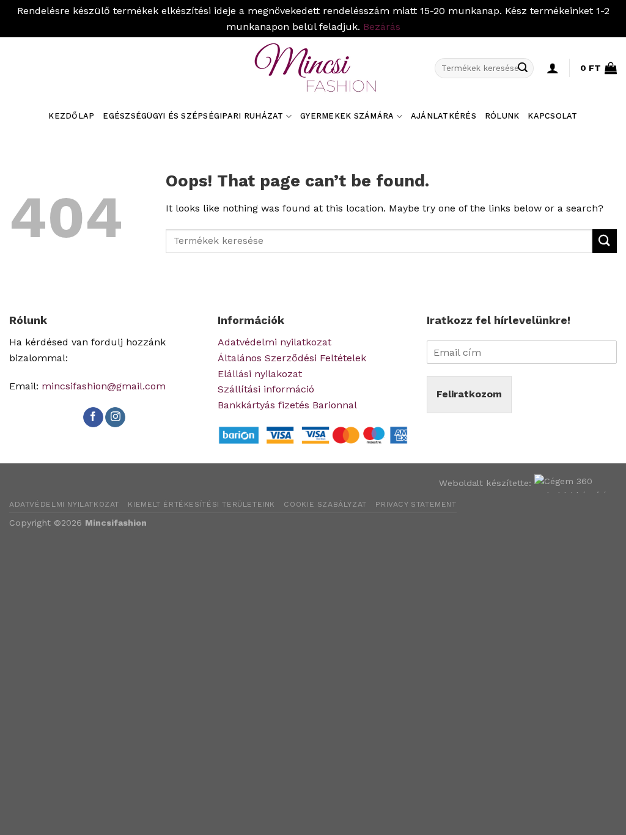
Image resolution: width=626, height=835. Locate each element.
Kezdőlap (71, 115)
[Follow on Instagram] (115, 417)
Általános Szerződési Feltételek (292, 358)
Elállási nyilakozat (260, 374)
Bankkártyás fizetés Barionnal (287, 405)
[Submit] (522, 67)
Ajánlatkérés (443, 115)
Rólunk (502, 115)
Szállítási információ (266, 389)
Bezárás (381, 26)
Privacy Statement (415, 504)
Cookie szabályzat (325, 504)
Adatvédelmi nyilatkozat (274, 342)
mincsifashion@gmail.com (104, 386)
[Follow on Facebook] (93, 417)
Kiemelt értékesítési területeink (201, 504)
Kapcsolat (552, 115)
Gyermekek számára (347, 115)
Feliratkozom (469, 394)
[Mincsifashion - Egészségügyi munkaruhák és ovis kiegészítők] (313, 67)
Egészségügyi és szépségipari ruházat (193, 115)
